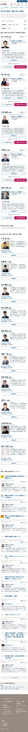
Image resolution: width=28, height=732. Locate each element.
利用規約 (18, 703)
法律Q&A (5, 705)
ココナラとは (6, 709)
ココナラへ (4, 1)
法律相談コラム (6, 707)
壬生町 (13, 688)
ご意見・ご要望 (20, 701)
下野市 (13, 687)
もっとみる (14, 677)
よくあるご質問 (6, 711)
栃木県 (4, 250)
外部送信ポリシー (20, 709)
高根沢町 (17, 688)
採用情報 (5, 725)
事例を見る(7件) (7, 97)
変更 (25, 21)
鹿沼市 (6, 687)
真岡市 (10, 687)
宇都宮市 (9, 250)
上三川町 (18, 687)
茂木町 (2, 688)
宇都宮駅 (5, 252)
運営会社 (5, 723)
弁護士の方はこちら (22, 1)
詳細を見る (14, 255)
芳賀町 (9, 688)
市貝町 (5, 688)
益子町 (13, 40)
